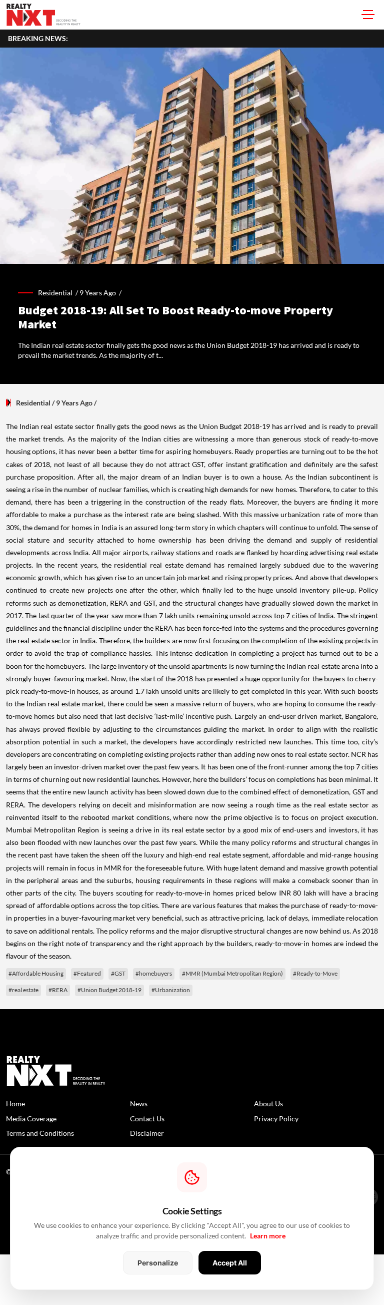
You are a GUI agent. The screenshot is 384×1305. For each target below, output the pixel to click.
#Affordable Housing (36, 973)
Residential (33, 402)
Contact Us (147, 1118)
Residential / (59, 292)
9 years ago (98, 292)
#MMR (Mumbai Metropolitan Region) (232, 973)
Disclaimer (147, 1133)
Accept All (229, 1262)
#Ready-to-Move (315, 973)
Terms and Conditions (40, 1133)
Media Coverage (31, 1118)
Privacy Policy (276, 1118)
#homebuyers (154, 973)
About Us (268, 1103)
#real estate (23, 990)
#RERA (58, 990)
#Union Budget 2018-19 (110, 990)
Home (15, 1103)
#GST (118, 973)
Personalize (158, 1262)
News (139, 1103)
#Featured (87, 973)
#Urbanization (171, 990)
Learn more (268, 1235)
